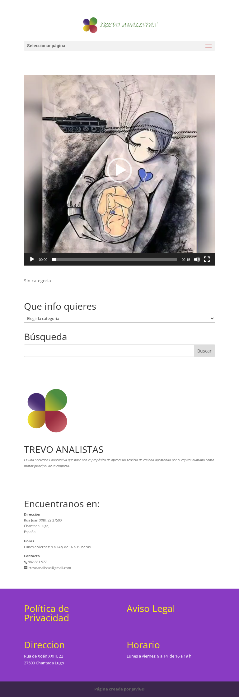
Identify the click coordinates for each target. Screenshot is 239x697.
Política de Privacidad (46, 613)
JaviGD (138, 689)
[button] (119, 170)
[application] (119, 170)
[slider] (114, 259)
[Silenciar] (197, 259)
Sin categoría (37, 281)
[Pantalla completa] (207, 259)
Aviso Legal (151, 608)
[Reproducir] (32, 259)
